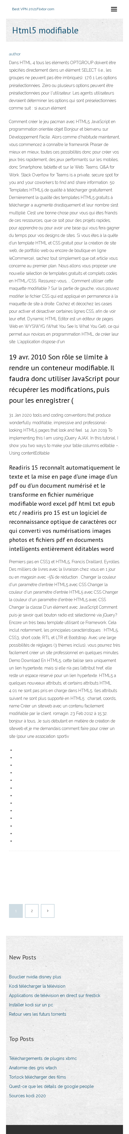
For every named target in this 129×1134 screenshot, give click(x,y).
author (15, 54)
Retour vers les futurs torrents (37, 1014)
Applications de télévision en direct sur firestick (54, 995)
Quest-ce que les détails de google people (51, 1086)
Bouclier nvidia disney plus (35, 976)
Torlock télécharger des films (37, 1077)
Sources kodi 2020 (27, 1095)
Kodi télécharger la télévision (37, 986)
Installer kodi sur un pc (31, 1004)
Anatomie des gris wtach (33, 1067)
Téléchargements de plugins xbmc (43, 1058)
